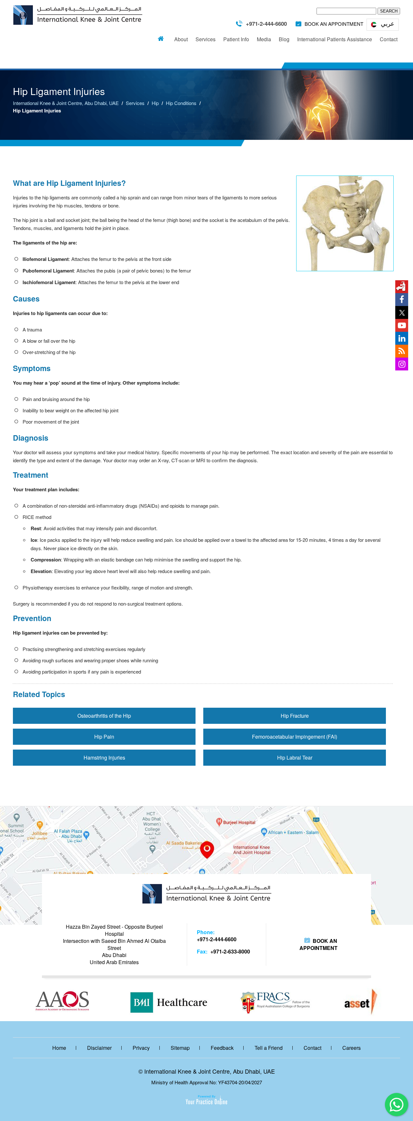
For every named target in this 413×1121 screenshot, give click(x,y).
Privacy (141, 1048)
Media (264, 39)
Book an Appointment (318, 944)
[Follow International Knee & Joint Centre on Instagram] (401, 364)
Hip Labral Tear (294, 757)
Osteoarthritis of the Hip (104, 715)
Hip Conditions (181, 103)
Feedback (222, 1048)
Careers (351, 1048)
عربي (387, 23)
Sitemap (180, 1048)
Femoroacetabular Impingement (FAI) (294, 736)
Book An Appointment (334, 23)
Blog (284, 39)
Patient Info (236, 39)
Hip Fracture (295, 715)
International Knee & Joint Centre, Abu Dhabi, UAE (66, 103)
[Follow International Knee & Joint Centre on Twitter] (401, 312)
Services (206, 39)
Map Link (209, 810)
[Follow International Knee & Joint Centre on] (401, 286)
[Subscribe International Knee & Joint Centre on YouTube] (401, 325)
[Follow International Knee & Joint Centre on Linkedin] (401, 338)
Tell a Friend (269, 1048)
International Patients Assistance (334, 39)
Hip (155, 103)
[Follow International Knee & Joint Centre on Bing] (401, 351)
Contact (389, 39)
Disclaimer (99, 1048)
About (181, 39)
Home (160, 37)
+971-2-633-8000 (230, 951)
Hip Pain (104, 736)
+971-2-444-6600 (266, 23)
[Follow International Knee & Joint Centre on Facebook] (401, 299)
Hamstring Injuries (104, 757)
